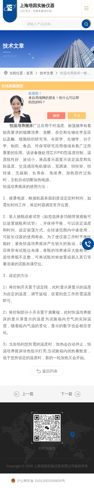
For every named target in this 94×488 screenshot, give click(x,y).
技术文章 (46, 73)
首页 (29, 73)
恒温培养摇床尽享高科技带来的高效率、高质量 (78, 394)
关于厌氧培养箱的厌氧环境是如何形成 (17, 394)
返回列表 (50, 371)
